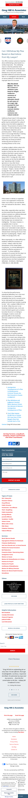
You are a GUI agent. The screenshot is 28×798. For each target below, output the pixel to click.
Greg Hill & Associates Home (14, 11)
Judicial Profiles (6, 619)
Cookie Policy (22, 764)
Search (12, 650)
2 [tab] (12, 690)
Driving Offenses (6, 514)
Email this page (19, 715)
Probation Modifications (9, 543)
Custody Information (8, 615)
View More (14, 695)
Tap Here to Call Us (14, 4)
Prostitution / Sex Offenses (9, 507)
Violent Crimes (6, 521)
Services (5, 536)
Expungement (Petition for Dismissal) (12, 541)
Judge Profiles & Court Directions (14, 603)
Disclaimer (14, 739)
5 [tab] (18, 690)
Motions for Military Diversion (10, 568)
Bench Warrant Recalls (8, 538)
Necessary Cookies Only (9, 793)
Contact (14, 17)
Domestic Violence (7, 500)
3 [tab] (14, 690)
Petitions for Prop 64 (7, 564)
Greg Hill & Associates (19, 789)
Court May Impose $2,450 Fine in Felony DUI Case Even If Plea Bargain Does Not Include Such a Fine (14, 417)
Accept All (9, 789)
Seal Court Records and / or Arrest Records (14, 545)
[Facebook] (10, 443)
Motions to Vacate (7, 557)
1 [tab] (10, 690)
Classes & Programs (7, 617)
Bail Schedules (6, 612)
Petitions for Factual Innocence (11, 547)
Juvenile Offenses (7, 517)
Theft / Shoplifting (7, 510)
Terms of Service (14, 744)
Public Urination (6, 505)
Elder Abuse (5, 526)
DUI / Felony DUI (6, 498)
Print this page (8, 715)
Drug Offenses (6, 503)
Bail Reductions (6, 550)
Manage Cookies (14, 766)
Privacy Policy (14, 742)
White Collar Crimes (7, 524)
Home (4, 17)
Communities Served (14, 489)
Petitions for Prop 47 (7, 561)
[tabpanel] (14, 675)
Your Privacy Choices (11, 764)
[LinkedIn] (14, 443)
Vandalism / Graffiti (7, 519)
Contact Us (14, 749)
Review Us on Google (14, 628)
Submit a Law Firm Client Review (14, 700)
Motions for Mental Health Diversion (12, 571)
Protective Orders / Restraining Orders (13, 552)
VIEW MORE (14, 596)
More (23, 17)
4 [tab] (16, 690)
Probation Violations (8, 528)
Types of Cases (7, 496)
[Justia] (18, 443)
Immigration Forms (7, 554)
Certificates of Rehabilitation (10, 566)
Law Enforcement (7, 622)
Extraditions (5, 573)
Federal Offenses (6, 530)
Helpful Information (9, 610)
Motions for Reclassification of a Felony (13, 559)
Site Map (14, 747)
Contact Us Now (14, 480)
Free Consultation (8, 450)
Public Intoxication (7, 512)
